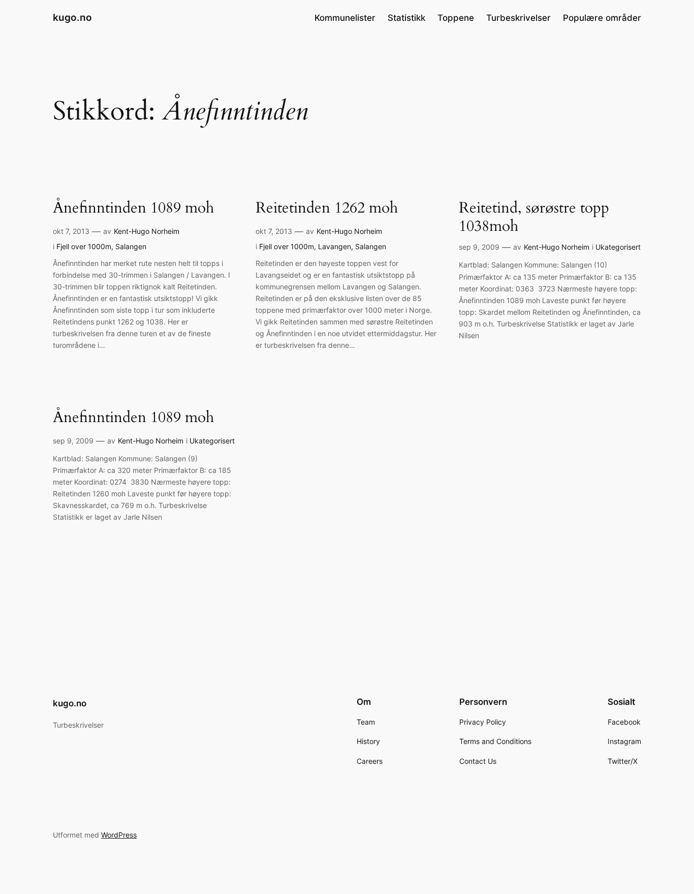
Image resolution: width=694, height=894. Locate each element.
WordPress (119, 834)
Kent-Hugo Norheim (146, 231)
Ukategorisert (618, 247)
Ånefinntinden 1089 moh (133, 208)
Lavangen (334, 246)
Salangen (130, 246)
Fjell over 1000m (83, 246)
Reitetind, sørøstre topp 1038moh (534, 217)
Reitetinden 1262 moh (327, 208)
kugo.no (72, 17)
